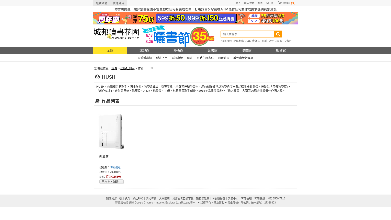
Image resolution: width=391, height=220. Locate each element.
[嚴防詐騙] (195, 9)
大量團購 (164, 198)
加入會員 (249, 2)
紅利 (260, 2)
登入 (238, 2)
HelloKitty (226, 41)
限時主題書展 (205, 57)
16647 (278, 41)
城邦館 (144, 50)
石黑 (248, 41)
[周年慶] (195, 18)
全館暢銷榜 (145, 57)
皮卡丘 (288, 41)
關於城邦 (111, 198)
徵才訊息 (124, 198)
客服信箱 (246, 198)
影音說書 (223, 57)
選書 (190, 57)
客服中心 (233, 198)
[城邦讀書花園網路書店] (116, 35)
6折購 (269, 2)
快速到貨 (118, 3)
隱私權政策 (202, 198)
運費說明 (101, 3)
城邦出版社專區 (243, 57)
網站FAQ (138, 198)
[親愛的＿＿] (111, 131)
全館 (110, 50)
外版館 (178, 50)
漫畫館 (247, 50)
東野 (271, 41)
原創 (264, 41)
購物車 (288, 2)
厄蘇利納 (238, 41)
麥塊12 (256, 41)
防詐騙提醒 (218, 198)
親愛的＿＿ (107, 156)
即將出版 (177, 57)
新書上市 (161, 57)
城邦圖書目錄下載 (182, 198)
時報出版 (115, 167)
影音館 (281, 50)
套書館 (212, 50)
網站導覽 (151, 198)
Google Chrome (144, 202)
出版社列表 (127, 68)
